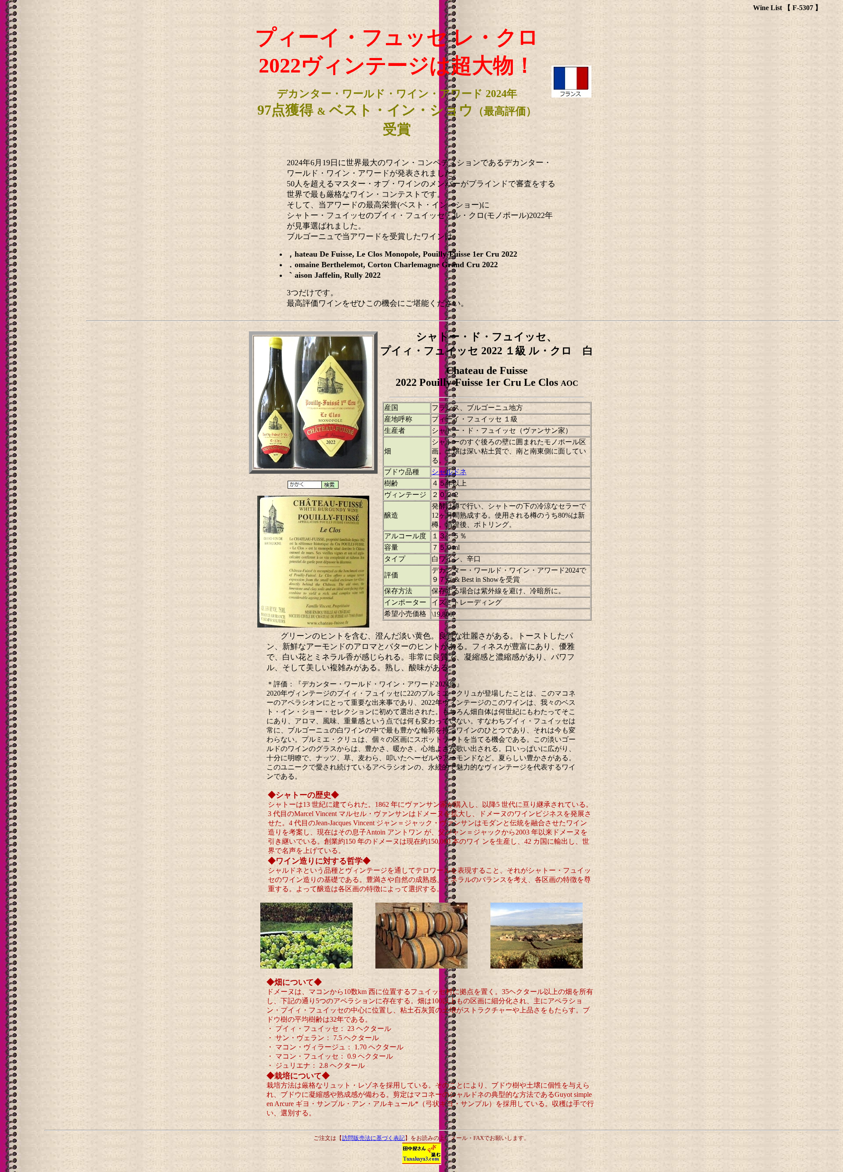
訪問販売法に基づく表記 (373, 1138)
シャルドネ (449, 471)
